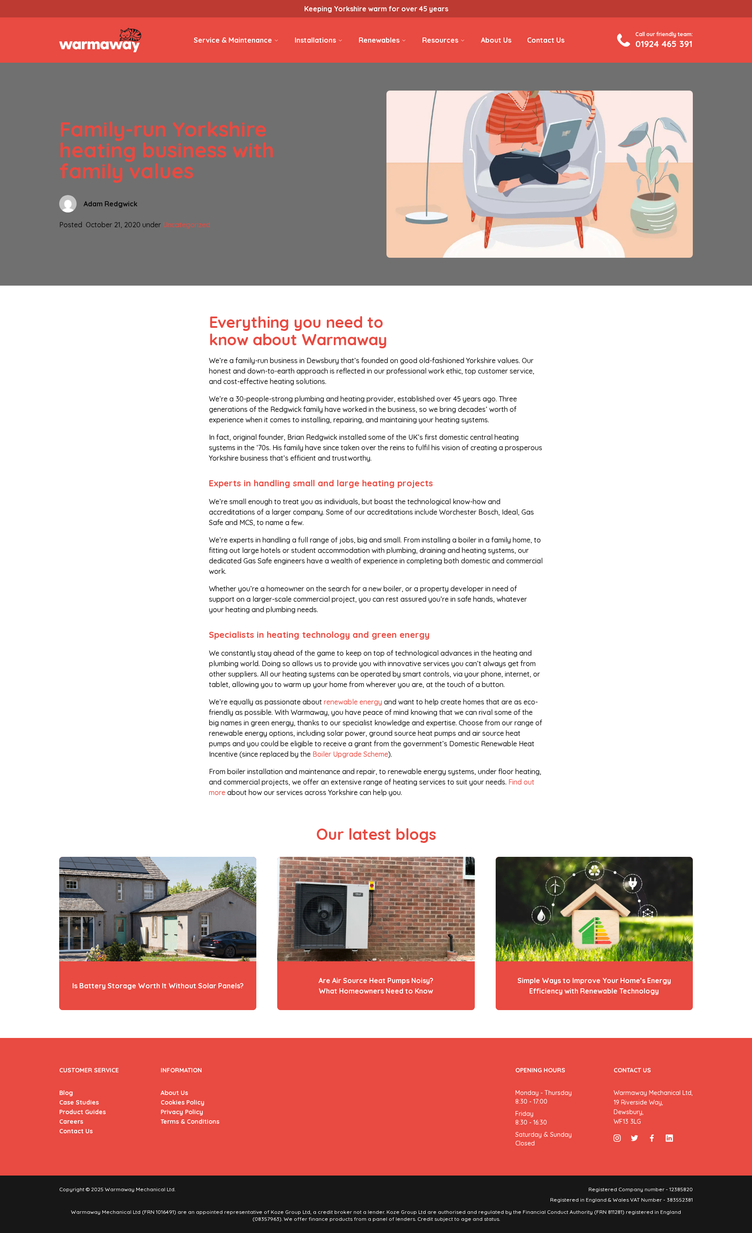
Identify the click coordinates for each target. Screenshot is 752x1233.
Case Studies (79, 1102)
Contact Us (545, 40)
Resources (440, 40)
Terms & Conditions (190, 1121)
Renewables (379, 40)
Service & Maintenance (233, 40)
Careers (71, 1121)
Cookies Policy (183, 1102)
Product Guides (82, 1112)
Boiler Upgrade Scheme (350, 754)
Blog (66, 1093)
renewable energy (353, 701)
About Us (496, 40)
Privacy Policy (182, 1112)
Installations (315, 40)
